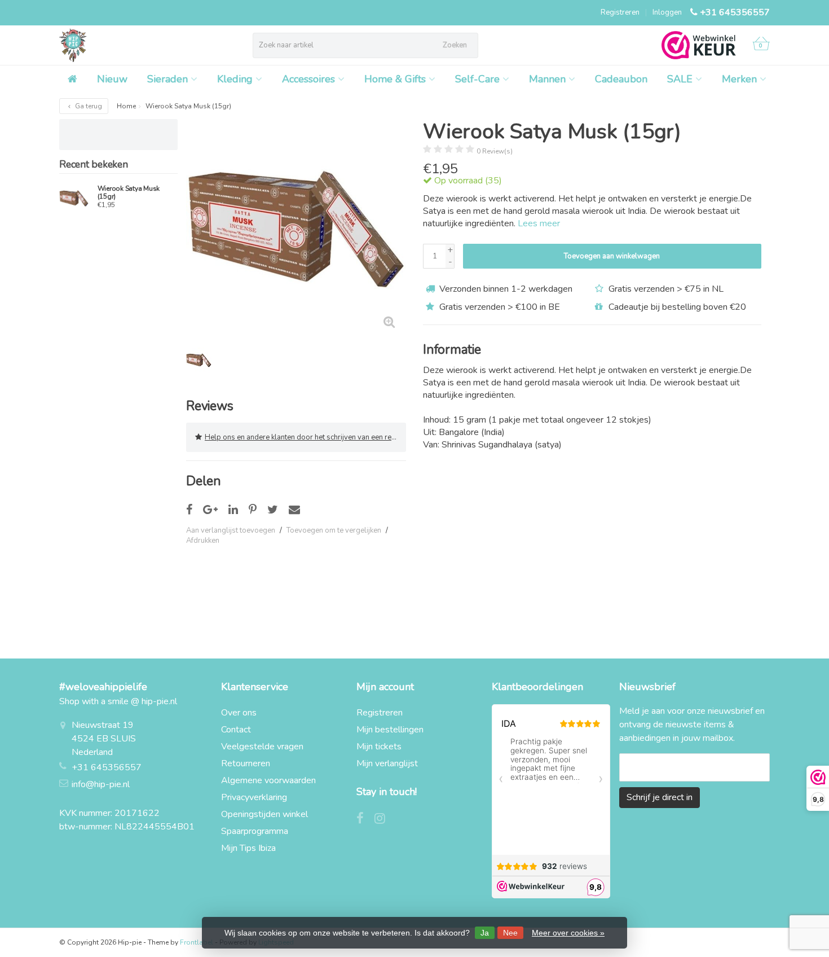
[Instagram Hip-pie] (384, 820)
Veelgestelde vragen (262, 746)
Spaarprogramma (254, 831)
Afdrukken (202, 540)
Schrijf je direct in (660, 797)
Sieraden (167, 79)
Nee (510, 932)
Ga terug (87, 106)
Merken (739, 79)
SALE (680, 79)
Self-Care (477, 79)
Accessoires (308, 79)
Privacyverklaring (254, 797)
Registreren (620, 12)
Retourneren (245, 763)
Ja (484, 932)
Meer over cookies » (568, 932)
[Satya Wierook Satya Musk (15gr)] (74, 198)
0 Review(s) (495, 151)
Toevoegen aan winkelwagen (612, 256)
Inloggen (667, 12)
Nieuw (112, 79)
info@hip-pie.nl (101, 784)
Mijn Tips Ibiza (248, 848)
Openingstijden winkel (264, 814)
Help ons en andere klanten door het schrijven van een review (305, 437)
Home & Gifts (395, 79)
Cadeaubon (621, 79)
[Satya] (740, 136)
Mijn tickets (379, 746)
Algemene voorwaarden (268, 780)
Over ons (239, 712)
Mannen (547, 79)
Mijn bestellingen (390, 729)
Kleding (235, 79)
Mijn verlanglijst (387, 763)
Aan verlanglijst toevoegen (230, 530)
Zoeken (455, 45)
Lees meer (539, 223)
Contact (236, 729)
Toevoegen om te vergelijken (333, 530)
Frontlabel (196, 942)
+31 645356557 (735, 12)
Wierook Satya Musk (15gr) (129, 192)
